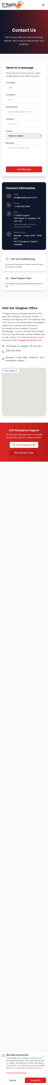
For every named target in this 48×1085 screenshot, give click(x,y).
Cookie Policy (20, 1068)
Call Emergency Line (25, 445)
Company (10, 119)
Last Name (10, 95)
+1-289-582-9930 (22, 206)
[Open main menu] (43, 5)
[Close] (43, 1056)
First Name (10, 83)
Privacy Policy (35, 1068)
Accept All (35, 1080)
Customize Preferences (16, 1073)
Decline (12, 1080)
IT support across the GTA (29, 340)
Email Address (12, 107)
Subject (9, 131)
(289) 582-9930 (13, 350)
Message (10, 143)
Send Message (24, 169)
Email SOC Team (26, 453)
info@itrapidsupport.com (25, 197)
